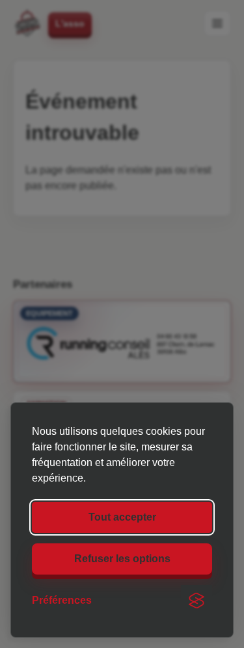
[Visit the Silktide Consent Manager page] (196, 600)
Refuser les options (122, 558)
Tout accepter (122, 517)
